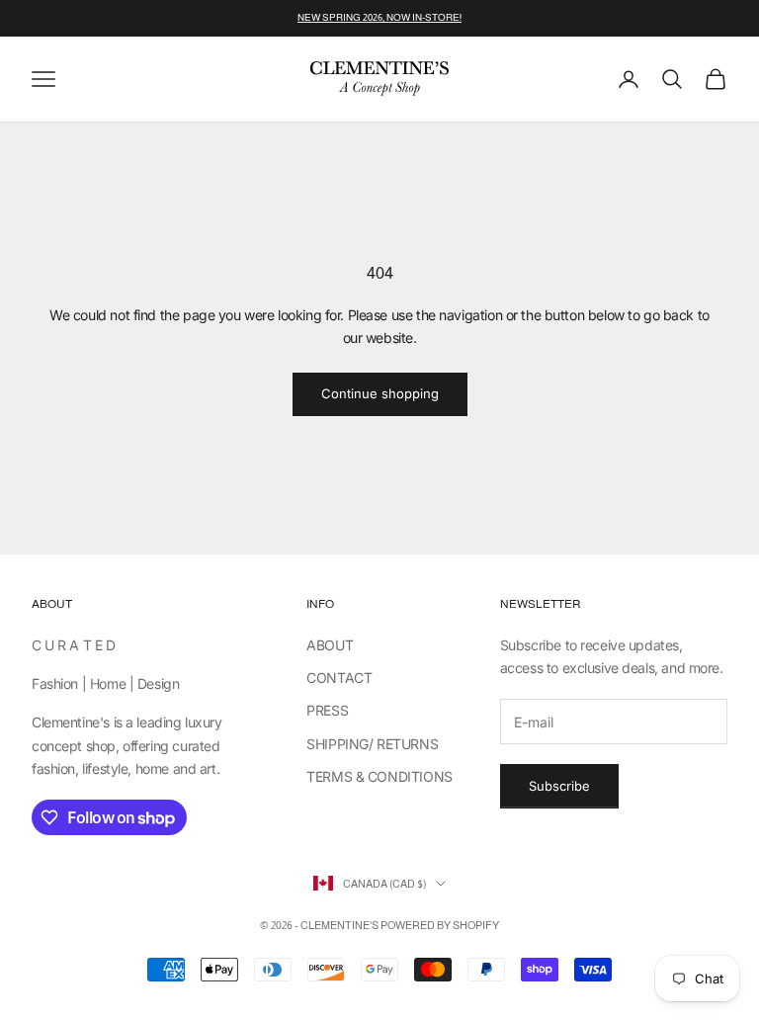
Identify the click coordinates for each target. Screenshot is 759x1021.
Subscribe (559, 786)
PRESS (327, 710)
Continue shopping (380, 393)
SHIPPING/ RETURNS (372, 743)
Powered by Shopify (439, 925)
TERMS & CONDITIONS (379, 776)
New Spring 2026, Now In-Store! (379, 17)
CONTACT (339, 677)
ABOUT (329, 645)
